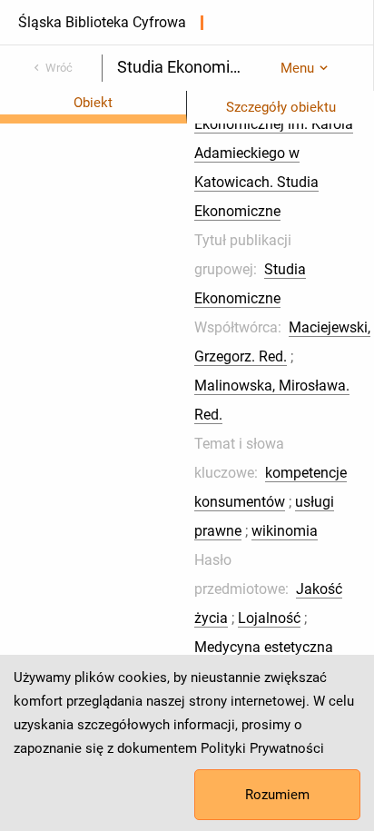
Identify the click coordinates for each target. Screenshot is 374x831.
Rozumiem (277, 794)
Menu (297, 68)
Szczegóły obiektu (281, 107)
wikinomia (284, 530)
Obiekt (93, 102)
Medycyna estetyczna (263, 647)
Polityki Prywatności (262, 748)
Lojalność (269, 618)
